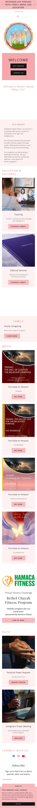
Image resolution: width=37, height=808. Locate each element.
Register (18, 738)
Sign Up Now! (18, 620)
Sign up (18, 786)
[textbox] (18, 779)
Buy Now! (18, 396)
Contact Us (18, 73)
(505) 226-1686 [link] (18, 11)
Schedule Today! (18, 226)
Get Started (18, 66)
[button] (18, 16)
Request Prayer (19, 682)
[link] (13, 756)
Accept (18, 804)
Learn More (12, 336)
